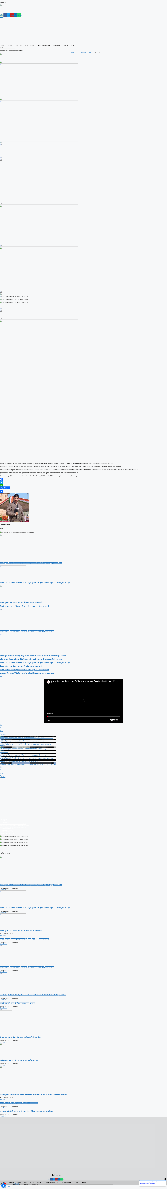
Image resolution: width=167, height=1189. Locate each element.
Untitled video (4, 752)
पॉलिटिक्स (9, 45)
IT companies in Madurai (7, 830)
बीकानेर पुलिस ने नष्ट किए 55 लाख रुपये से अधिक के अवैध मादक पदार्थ (21, 602)
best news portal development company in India (13, 824)
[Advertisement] (50, 31)
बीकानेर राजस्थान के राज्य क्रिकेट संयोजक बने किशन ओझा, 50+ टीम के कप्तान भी (24, 606)
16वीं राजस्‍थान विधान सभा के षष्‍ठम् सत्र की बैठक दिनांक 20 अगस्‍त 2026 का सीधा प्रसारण (23, 755)
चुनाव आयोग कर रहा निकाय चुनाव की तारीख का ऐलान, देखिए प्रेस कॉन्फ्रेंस (19, 761)
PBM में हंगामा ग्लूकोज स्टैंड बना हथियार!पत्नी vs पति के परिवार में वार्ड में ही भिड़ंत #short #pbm (24, 749)
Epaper (66, 45)
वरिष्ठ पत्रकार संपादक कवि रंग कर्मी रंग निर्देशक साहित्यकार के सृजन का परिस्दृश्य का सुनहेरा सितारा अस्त (31, 563)
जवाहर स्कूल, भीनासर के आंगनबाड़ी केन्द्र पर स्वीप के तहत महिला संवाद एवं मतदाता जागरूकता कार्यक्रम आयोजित (33, 656)
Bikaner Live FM (57, 45)
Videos (72, 45)
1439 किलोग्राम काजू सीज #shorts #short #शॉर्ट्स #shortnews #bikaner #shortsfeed (22, 741)
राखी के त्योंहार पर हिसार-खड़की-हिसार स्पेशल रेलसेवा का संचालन (19, 1103)
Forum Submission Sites (6, 831)
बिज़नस (16, 45)
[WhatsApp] (83, 485)
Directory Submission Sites (7, 833)
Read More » (3, 889)
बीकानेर (32, 45)
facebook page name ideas (7, 828)
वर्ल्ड (21, 45)
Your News (34, 1184)
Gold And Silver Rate (44, 45)
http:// (1, 676)
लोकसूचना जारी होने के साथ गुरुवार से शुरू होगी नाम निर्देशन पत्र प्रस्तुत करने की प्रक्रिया (26, 1111)
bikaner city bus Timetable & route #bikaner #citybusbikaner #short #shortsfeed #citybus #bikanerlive (28, 764)
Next (1, 731)
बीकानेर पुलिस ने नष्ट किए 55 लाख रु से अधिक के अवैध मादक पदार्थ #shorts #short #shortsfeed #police (26, 738)
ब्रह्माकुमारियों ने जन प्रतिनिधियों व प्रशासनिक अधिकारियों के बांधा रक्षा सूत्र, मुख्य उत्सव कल (27, 631)
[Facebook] (83, 479)
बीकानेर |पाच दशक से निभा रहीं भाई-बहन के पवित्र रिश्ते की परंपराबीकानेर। (21, 1037)
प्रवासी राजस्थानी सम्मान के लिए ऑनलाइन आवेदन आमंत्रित (17, 1003)
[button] (6, 49)
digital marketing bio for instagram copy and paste (13, 827)
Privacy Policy (17, 1184)
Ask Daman (3, 819)
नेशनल (3, 45)
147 (1, 730)
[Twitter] (83, 482)
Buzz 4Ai (2, 821)
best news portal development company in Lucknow (14, 825)
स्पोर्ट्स (26, 45)
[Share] (83, 491)
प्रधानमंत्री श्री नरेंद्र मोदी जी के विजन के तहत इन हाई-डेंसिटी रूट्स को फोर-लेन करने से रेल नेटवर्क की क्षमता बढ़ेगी (34, 1095)
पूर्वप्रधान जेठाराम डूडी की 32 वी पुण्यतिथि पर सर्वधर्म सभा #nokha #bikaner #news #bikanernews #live (26, 758)
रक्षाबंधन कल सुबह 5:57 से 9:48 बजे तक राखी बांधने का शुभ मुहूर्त (19, 1060)
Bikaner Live (3, 2)
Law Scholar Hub (5, 822)
